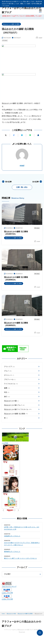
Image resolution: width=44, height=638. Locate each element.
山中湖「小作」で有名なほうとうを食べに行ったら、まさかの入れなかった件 (21, 528)
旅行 (7, 396)
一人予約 (5, 443)
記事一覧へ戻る (22, 187)
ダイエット (9, 375)
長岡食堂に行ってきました (12, 551)
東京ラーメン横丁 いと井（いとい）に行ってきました (20, 558)
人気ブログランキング (9, 586)
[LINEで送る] (30, 135)
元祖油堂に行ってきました (12, 536)
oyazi (22, 165)
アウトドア (9, 366)
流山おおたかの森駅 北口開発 (11, 24)
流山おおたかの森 (11, 401)
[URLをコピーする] (38, 135)
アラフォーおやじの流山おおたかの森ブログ (21, 10)
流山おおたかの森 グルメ (14, 405)
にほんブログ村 (7, 593)
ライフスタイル (11, 384)
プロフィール (10, 379)
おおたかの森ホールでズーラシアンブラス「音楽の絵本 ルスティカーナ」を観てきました (22, 544)
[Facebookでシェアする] (14, 135)
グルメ (8, 371)
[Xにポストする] (6, 135)
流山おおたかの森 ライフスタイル (18, 409)
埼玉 (6, 392)
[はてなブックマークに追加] (22, 135)
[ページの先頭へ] (40, 633)
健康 (7, 388)
